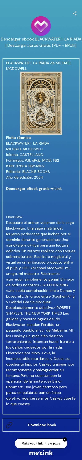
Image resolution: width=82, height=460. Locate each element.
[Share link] (74, 13)
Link (58, 188)
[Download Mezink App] (41, 452)
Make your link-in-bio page (41, 443)
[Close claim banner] (65, 440)
